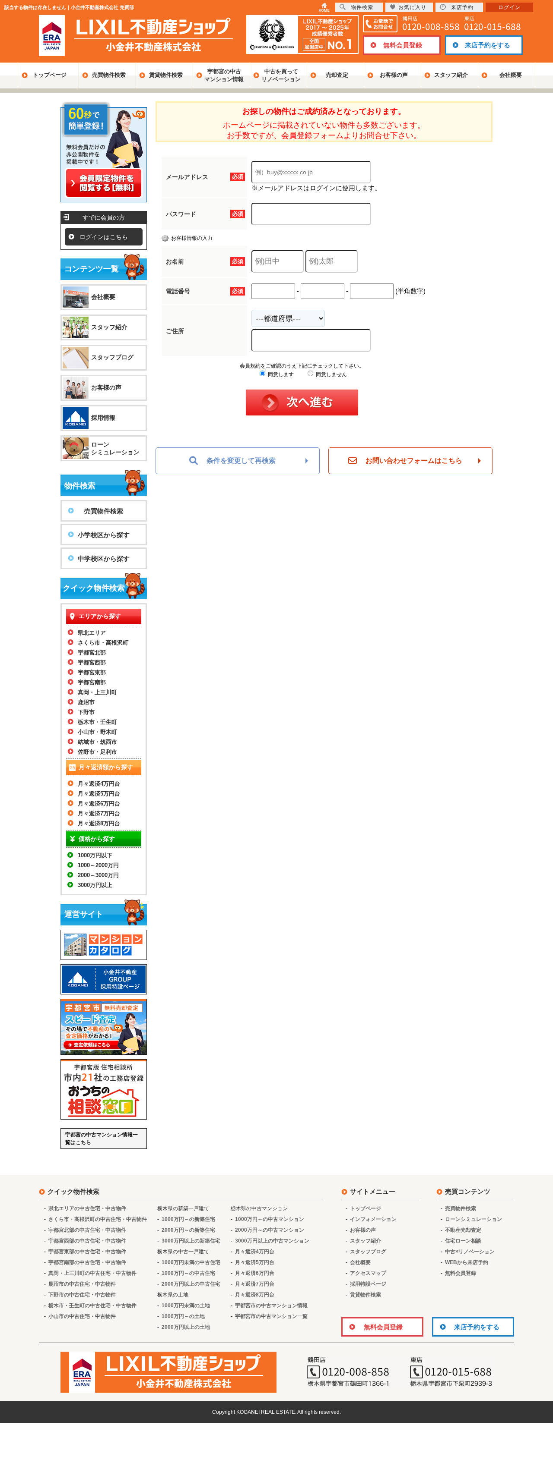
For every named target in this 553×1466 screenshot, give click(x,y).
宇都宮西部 (92, 662)
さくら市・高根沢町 (103, 642)
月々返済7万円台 (99, 813)
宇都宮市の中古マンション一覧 (271, 1316)
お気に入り (412, 7)
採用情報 (103, 417)
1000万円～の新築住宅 (188, 1219)
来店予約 (462, 7)
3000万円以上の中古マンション (272, 1241)
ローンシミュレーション (115, 448)
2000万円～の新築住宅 (188, 1230)
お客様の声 (394, 75)
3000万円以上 (95, 885)
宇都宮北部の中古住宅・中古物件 (87, 1230)
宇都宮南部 (92, 682)
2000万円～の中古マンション (269, 1230)
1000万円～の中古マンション (269, 1219)
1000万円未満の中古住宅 (191, 1262)
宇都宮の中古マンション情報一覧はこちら (101, 1138)
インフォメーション (373, 1219)
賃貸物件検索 (166, 75)
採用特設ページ (368, 1284)
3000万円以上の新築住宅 (191, 1241)
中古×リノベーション (470, 1252)
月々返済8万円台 (99, 823)
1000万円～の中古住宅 (188, 1273)
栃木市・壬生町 (97, 722)
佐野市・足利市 (97, 752)
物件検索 (362, 7)
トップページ (50, 75)
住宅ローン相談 (463, 1241)
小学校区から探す (104, 534)
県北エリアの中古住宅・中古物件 (87, 1208)
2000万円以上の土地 (186, 1327)
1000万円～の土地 (183, 1316)
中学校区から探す (104, 558)
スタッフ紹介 (451, 75)
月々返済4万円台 (99, 783)
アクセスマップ (368, 1273)
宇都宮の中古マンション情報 (224, 75)
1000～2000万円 (98, 865)
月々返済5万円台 (99, 793)
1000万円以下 (95, 855)
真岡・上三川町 (97, 692)
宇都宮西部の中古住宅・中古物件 (87, 1241)
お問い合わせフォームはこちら (413, 460)
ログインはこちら (103, 236)
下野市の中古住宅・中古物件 (82, 1295)
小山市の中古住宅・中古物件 (82, 1316)
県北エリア (92, 632)
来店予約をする (487, 45)
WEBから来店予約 (466, 1262)
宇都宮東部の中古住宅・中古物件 (87, 1252)
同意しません (331, 374)
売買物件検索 (109, 75)
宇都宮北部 (92, 652)
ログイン (509, 7)
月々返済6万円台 (99, 803)
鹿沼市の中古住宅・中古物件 (82, 1284)
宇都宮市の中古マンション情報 (271, 1305)
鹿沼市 (86, 702)
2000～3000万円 (98, 875)
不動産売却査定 (463, 1230)
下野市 (86, 712)
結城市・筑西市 (97, 742)
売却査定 (337, 75)
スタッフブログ (112, 357)
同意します (280, 374)
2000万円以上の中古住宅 (191, 1284)
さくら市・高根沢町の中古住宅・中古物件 (97, 1219)
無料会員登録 (402, 45)
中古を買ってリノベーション (281, 75)
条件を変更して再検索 (241, 460)
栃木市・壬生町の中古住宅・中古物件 (92, 1305)
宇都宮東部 (92, 672)
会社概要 (510, 75)
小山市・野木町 (97, 732)
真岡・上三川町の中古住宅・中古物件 (92, 1273)
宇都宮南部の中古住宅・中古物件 (87, 1262)
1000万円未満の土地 (186, 1305)
